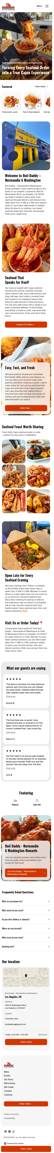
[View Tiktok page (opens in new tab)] (13, 1131)
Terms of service (11, 1114)
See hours (43, 1034)
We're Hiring (9, 1083)
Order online (26, 1042)
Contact (8, 1091)
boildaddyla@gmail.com (15, 1025)
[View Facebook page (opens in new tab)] (5, 1131)
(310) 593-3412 (11, 1019)
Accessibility (9, 1118)
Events (7, 1075)
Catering (8, 1094)
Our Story (8, 1079)
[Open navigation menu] (46, 6)
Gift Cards (9, 1087)
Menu (39, 6)
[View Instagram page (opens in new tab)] (9, 1131)
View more (10, 696)
